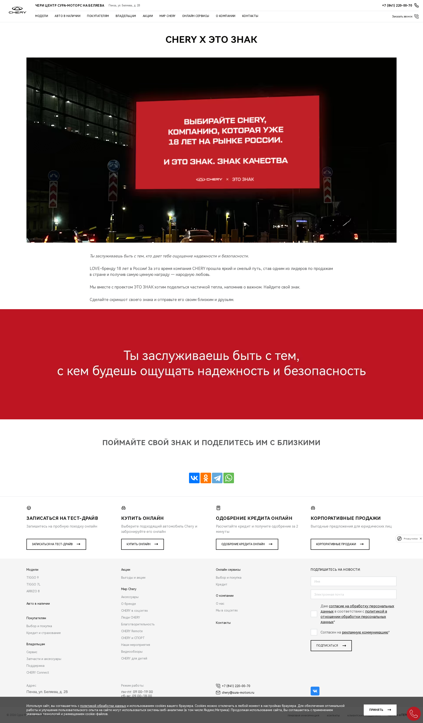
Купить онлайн (138, 544)
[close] (421, 538)
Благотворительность (138, 624)
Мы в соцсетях (227, 610)
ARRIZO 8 (33, 591)
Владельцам (126, 16)
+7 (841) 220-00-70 (236, 686)
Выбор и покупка (39, 626)
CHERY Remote (132, 631)
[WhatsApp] (228, 478)
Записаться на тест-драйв (52, 544)
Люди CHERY (130, 617)
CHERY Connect (37, 672)
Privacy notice (410, 538)
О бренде (128, 604)
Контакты (250, 16)
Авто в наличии (67, 16)
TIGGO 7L (33, 584)
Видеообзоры (132, 651)
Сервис (31, 652)
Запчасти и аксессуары (43, 659)
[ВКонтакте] (194, 478)
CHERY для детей (134, 658)
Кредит (221, 584)
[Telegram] (217, 478)
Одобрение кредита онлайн (243, 544)
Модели (41, 16)
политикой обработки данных (103, 706)
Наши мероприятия (135, 645)
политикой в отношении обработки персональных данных (354, 616)
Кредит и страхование (43, 633)
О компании (226, 16)
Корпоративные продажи (336, 544)
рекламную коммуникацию (365, 632)
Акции (148, 16)
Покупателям (98, 16)
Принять (376, 710)
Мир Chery (168, 16)
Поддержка (35, 665)
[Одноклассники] (205, 478)
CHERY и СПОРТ (133, 638)
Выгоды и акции (133, 577)
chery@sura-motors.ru (238, 692)
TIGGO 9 (32, 577)
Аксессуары (130, 597)
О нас (220, 603)
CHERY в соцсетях (134, 610)
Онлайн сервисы (195, 16)
